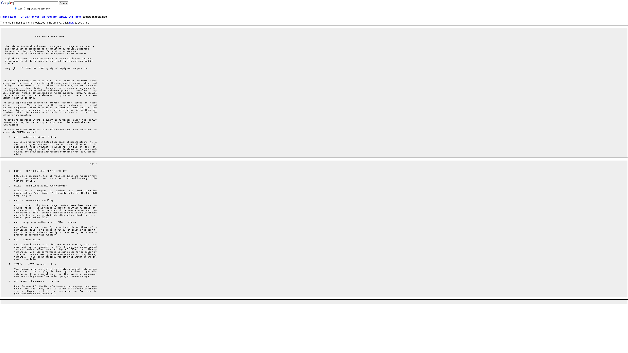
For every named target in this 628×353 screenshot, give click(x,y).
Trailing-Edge (8, 16)
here (71, 22)
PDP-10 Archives (29, 16)
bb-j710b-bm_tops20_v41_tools (61, 16)
